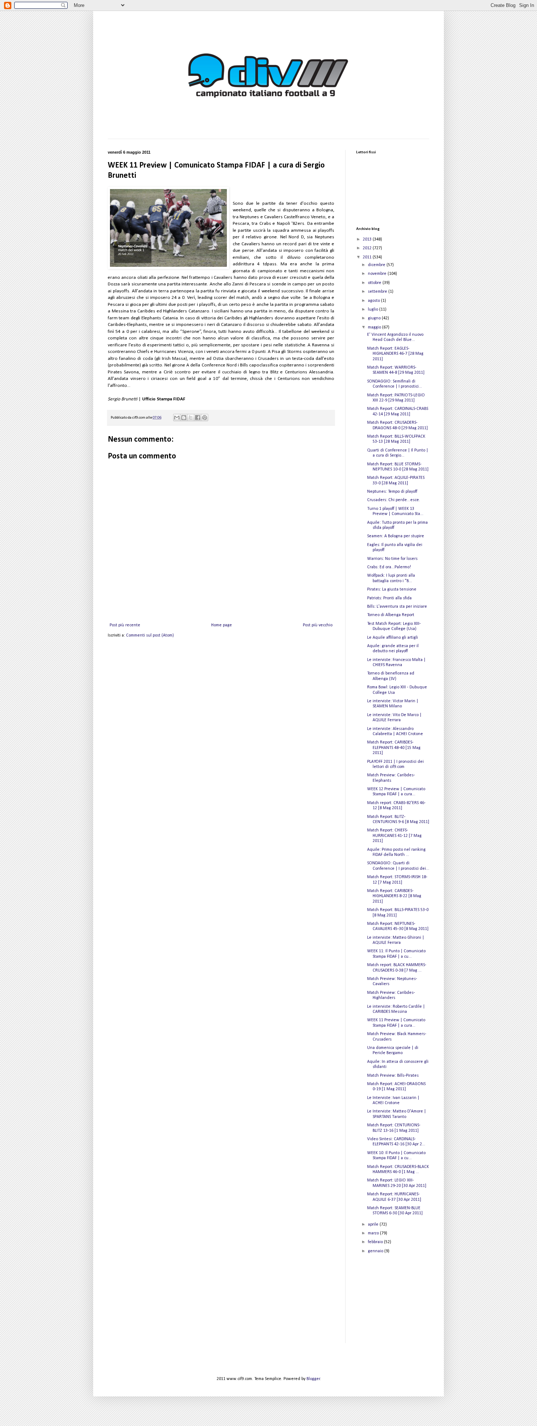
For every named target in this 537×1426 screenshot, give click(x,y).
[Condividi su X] (190, 417)
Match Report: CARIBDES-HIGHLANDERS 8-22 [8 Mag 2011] (394, 896)
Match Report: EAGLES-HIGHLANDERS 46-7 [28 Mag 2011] (395, 353)
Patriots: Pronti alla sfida (389, 598)
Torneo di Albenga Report (390, 615)
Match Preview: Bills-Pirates (393, 1075)
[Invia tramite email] (176, 417)
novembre (378, 274)
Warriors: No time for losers (392, 559)
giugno (375, 318)
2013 (368, 239)
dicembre (377, 265)
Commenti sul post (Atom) (150, 635)
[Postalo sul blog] (183, 417)
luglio (373, 309)
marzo (374, 1233)
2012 (368, 248)
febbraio (376, 1242)
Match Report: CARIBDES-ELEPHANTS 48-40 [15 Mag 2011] (393, 747)
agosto (374, 301)
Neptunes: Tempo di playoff (392, 491)
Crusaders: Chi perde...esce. (393, 500)
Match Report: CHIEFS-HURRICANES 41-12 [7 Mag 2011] (394, 835)
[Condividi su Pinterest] (204, 417)
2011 (368, 257)
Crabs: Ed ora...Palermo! (389, 567)
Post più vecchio (317, 625)
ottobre (375, 283)
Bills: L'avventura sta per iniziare (397, 606)
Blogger (313, 1379)
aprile (374, 1224)
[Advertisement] (392, 1304)
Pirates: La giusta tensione (391, 589)
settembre (378, 291)
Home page (221, 625)
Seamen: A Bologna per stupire (395, 536)
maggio (375, 327)
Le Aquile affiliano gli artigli (392, 637)
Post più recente (125, 625)
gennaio (376, 1251)
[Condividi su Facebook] (197, 417)
